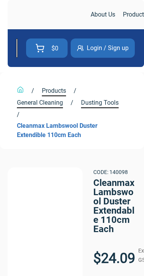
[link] (48, 15)
